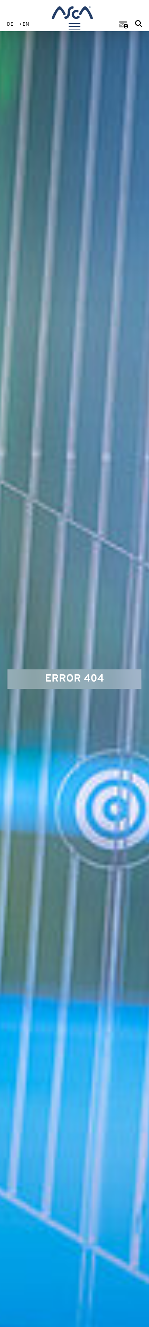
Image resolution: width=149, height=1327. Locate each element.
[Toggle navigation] (74, 25)
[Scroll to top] (132, 1310)
